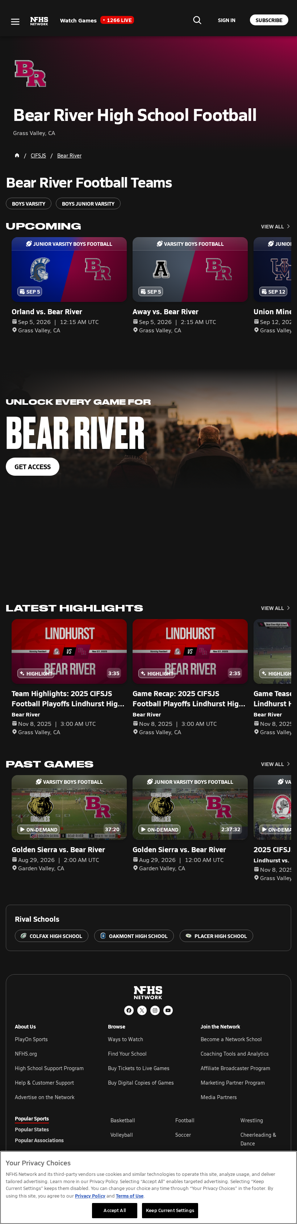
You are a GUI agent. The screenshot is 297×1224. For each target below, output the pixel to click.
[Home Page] (17, 155)
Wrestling (251, 1120)
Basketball (122, 1120)
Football (184, 1120)
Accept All (114, 1210)
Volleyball (121, 1134)
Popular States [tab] (32, 1129)
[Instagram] (155, 1010)
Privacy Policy (90, 1195)
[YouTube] (168, 1010)
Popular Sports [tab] (32, 1118)
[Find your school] (197, 19)
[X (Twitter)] (142, 1010)
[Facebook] (129, 1010)
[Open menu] (15, 21)
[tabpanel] (196, 1139)
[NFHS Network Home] (39, 21)
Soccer (183, 1134)
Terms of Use (129, 1195)
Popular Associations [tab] (39, 1140)
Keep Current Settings (170, 1210)
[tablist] (51, 1129)
